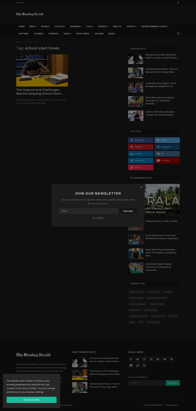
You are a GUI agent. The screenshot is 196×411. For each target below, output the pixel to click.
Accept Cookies (31, 399)
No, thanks (98, 217)
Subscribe (128, 211)
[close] (57, 377)
